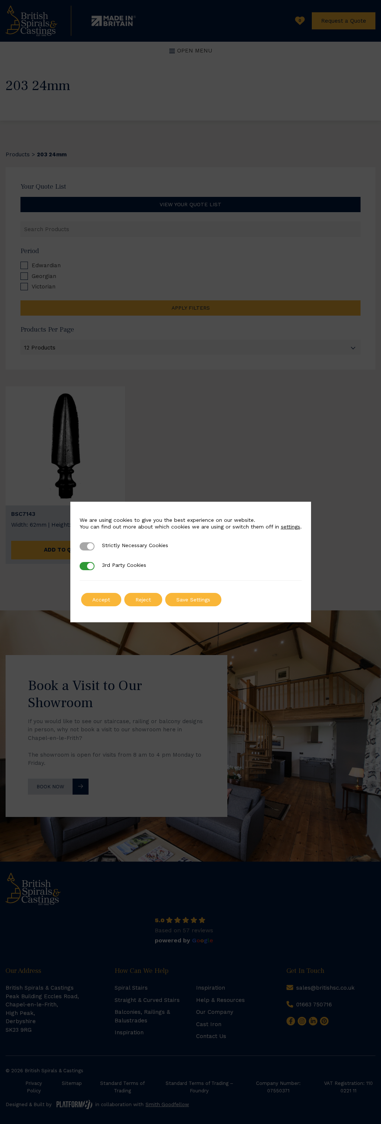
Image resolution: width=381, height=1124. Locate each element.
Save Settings (193, 600)
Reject (143, 600)
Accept (101, 600)
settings (290, 527)
